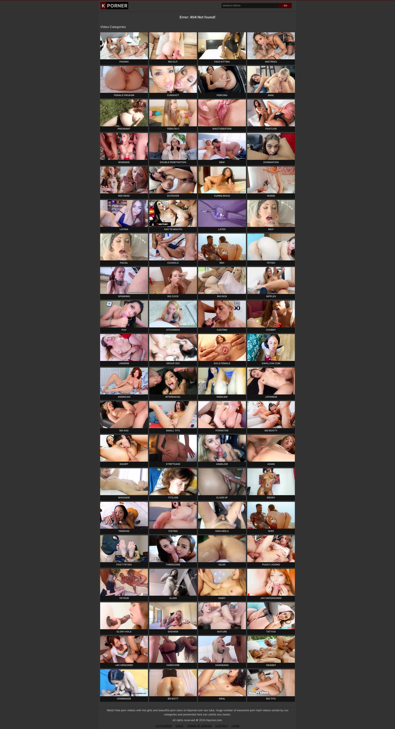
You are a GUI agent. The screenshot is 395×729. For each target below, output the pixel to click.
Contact (221, 725)
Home (235, 725)
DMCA (179, 725)
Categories (164, 725)
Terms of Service (199, 725)
